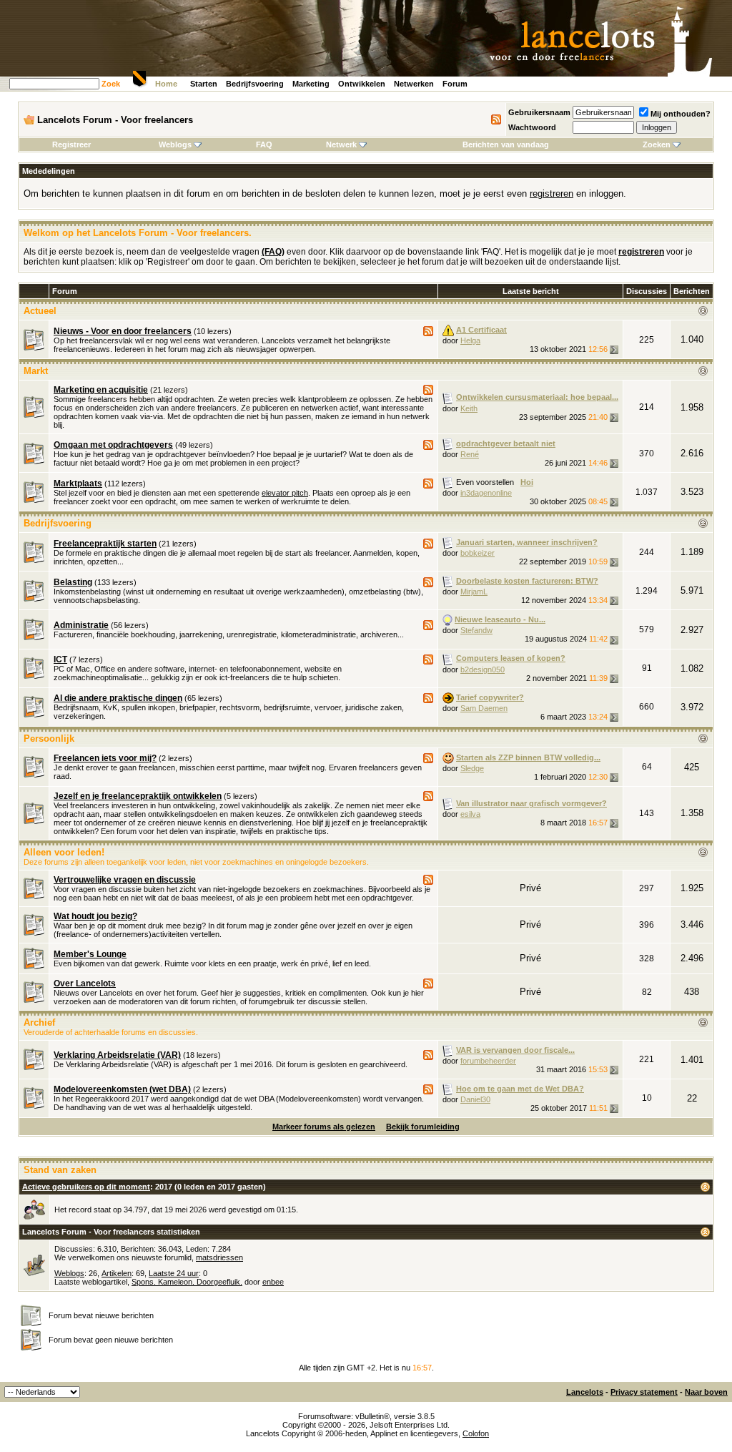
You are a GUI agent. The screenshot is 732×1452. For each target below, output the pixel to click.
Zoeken (657, 144)
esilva (470, 814)
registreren (551, 193)
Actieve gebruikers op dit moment (86, 1186)
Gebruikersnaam (539, 112)
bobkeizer (477, 553)
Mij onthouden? (681, 113)
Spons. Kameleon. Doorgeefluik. (187, 1281)
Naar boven (706, 1392)
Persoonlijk (49, 738)
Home (166, 83)
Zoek (111, 83)
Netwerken (414, 83)
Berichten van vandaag (506, 144)
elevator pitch (285, 493)
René (469, 454)
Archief (39, 1022)
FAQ (264, 144)
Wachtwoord (532, 127)
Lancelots (584, 1392)
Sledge (472, 768)
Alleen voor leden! (64, 852)
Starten (203, 83)
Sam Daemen (484, 708)
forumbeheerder (488, 1060)
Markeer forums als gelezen (323, 1126)
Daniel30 (475, 1099)
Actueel (40, 310)
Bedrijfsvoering (255, 83)
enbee (273, 1281)
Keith (469, 408)
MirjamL (474, 591)
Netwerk (341, 144)
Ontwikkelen (361, 83)
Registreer (71, 144)
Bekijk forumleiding (423, 1126)
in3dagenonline (486, 493)
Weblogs (175, 144)
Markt (36, 371)
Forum (455, 83)
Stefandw (476, 630)
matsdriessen (219, 1257)
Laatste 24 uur (174, 1273)
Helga (470, 340)
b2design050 (482, 669)
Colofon (476, 1433)
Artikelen (117, 1273)
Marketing (311, 83)
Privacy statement (644, 1392)
